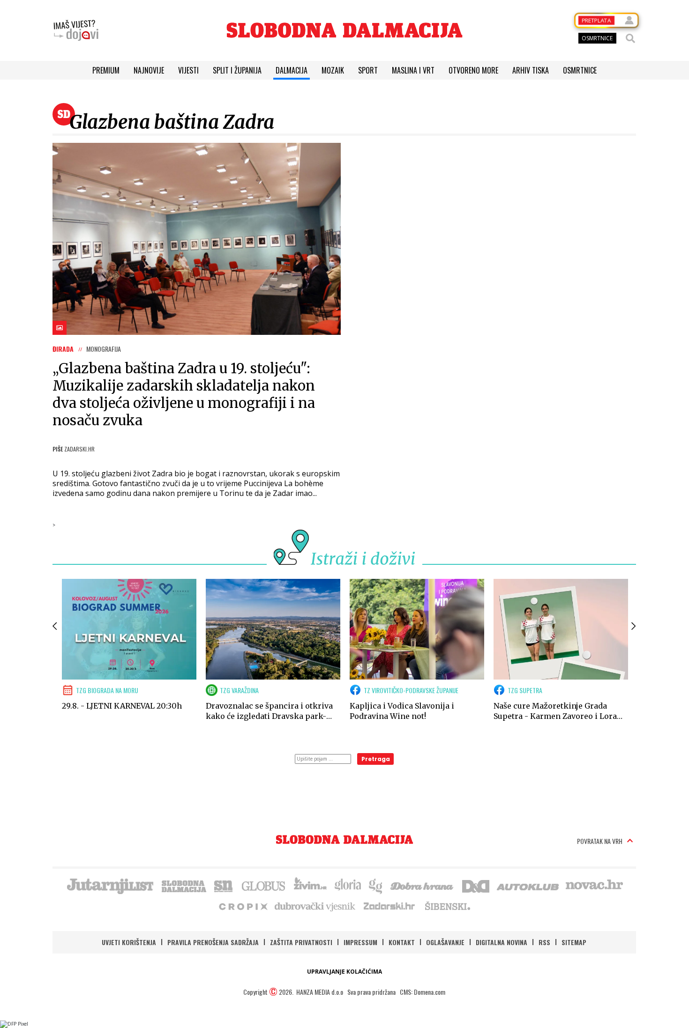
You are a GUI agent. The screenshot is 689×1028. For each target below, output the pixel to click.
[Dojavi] (75, 30)
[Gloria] (347, 885)
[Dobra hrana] (422, 885)
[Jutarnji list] (110, 885)
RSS (544, 942)
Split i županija (237, 70)
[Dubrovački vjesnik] (315, 905)
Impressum (360, 942)
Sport (368, 70)
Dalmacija (291, 70)
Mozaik (333, 70)
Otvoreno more (473, 70)
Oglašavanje (445, 942)
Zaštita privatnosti (301, 942)
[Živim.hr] (310, 885)
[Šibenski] (447, 905)
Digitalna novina (501, 942)
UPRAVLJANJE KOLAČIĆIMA (344, 972)
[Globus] (263, 885)
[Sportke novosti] (223, 885)
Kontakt (402, 942)
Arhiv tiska (530, 70)
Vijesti (188, 70)
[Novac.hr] (594, 885)
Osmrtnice (580, 70)
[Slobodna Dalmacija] (344, 30)
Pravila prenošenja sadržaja (213, 942)
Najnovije (149, 70)
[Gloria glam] (376, 885)
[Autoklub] (528, 885)
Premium (106, 70)
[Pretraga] (630, 38)
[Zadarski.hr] (389, 905)
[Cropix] (242, 905)
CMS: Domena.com (422, 992)
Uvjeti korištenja (129, 942)
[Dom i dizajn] (476, 885)
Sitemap (574, 942)
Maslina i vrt (413, 70)
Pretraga (375, 759)
